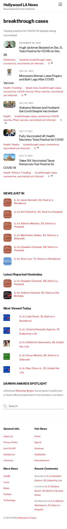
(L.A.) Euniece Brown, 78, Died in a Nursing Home (48, 490)
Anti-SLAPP (9, 448)
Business (39, 448)
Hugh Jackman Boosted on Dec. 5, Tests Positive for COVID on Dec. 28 (32, 51)
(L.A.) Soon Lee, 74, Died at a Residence (37, 258)
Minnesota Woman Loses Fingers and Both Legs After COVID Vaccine (32, 79)
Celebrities (9, 59)
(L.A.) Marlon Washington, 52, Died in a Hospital (48, 505)
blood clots (32, 87)
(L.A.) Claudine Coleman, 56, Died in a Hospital (36, 249)
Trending (17, 87)
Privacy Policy (10, 442)
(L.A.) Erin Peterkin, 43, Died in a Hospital (38, 211)
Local (6, 482)
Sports (37, 442)
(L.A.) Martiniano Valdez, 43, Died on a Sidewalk (36, 237)
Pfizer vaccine (42, 91)
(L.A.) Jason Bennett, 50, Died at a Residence (33, 202)
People (15, 144)
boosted (24, 59)
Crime (37, 436)
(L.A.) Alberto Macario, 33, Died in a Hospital (34, 225)
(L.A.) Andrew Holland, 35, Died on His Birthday (36, 294)
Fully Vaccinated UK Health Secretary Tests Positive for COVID (41, 137)
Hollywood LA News (26, 518)
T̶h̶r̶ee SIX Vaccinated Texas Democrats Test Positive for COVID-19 (28, 164)
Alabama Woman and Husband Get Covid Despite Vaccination (39, 109)
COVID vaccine (25, 91)
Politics (16, 172)
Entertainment (41, 460)
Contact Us (9, 454)
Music (6, 488)
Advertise (8, 460)
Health (7, 87)
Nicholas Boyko (25, 390)
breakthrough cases (40, 59)
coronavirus (9, 63)
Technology (9, 500)
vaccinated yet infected (30, 63)
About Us (8, 436)
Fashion (7, 494)
